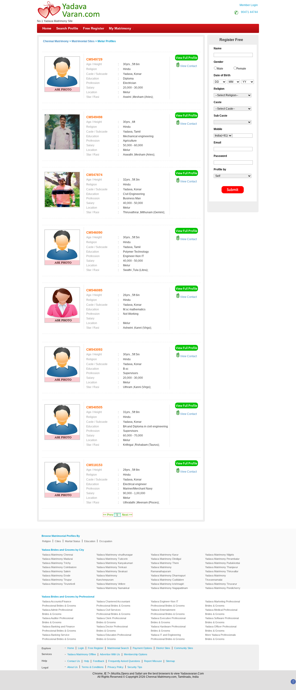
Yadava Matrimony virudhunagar (114, 554)
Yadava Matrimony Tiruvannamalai (215, 577)
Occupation (105, 541)
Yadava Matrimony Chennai (57, 554)
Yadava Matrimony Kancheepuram (106, 577)
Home (46, 28)
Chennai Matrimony (56, 41)
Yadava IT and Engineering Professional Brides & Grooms (168, 636)
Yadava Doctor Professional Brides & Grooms (112, 628)
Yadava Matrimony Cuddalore (167, 579)
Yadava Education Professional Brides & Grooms (113, 636)
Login (81, 648)
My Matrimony (120, 28)
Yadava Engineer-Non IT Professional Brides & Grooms (168, 603)
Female (241, 68)
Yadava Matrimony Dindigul (166, 558)
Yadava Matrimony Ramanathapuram (161, 569)
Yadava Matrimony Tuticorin (112, 558)
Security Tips (134, 667)
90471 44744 (249, 12)
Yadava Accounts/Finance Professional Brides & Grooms (59, 603)
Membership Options (135, 654)
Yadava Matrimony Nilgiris (219, 554)
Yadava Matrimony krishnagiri (167, 583)
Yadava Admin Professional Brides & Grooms (57, 611)
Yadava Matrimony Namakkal (112, 588)
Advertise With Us (110, 654)
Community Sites (183, 648)
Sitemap (170, 661)
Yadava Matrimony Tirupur (57, 579)
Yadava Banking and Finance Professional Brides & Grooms (59, 628)
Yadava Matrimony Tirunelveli (58, 583)
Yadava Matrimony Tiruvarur (221, 583)
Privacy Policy (115, 667)
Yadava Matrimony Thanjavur (221, 567)
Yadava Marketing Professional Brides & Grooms (222, 603)
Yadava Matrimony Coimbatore (59, 567)
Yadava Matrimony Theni (165, 563)
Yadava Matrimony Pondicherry (222, 588)
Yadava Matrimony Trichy (56, 563)
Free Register (93, 28)
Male (220, 68)
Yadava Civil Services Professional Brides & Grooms (113, 611)
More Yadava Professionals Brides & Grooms (220, 636)
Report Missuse (153, 661)
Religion (46, 541)
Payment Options (142, 648)
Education (89, 541)
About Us (72, 667)
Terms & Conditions (93, 667)
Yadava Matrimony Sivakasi (111, 571)
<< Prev (108, 514)
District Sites (163, 648)
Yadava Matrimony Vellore (110, 583)
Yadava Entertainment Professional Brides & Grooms (168, 611)
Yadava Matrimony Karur (165, 554)
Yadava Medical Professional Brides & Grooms (221, 611)
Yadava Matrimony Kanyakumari (114, 563)
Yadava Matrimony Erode (56, 575)
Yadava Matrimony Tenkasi (111, 567)
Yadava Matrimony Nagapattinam (169, 588)
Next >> (127, 514)
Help (86, 661)
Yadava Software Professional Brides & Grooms (222, 620)
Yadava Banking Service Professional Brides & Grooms (59, 636)
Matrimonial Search (118, 648)
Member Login (249, 5)
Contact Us (73, 661)
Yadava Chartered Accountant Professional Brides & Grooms (113, 603)
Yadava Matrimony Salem (56, 571)
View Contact (188, 66)
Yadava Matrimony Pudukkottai (222, 563)
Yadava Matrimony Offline (81, 654)
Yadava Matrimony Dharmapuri (168, 575)
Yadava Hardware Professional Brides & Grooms (168, 628)
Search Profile (67, 28)
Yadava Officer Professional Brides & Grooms (220, 628)
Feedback (98, 661)
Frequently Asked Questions (124, 661)
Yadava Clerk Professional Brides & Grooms (111, 620)
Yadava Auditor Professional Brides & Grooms (57, 620)
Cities (58, 541)
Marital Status (72, 541)
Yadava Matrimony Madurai (57, 558)
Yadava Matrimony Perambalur (222, 558)
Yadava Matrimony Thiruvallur (221, 571)
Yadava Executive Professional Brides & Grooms (168, 620)
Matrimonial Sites (83, 41)
